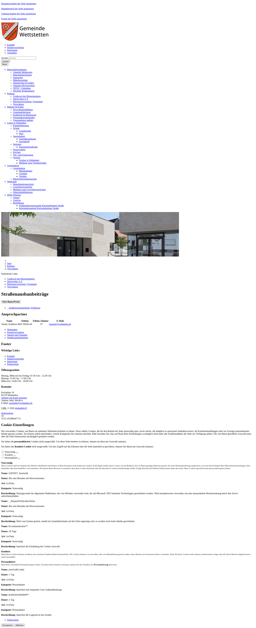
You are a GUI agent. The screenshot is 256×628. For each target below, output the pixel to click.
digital (21, 408)
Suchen (4, 58)
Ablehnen (20, 625)
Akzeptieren (7, 625)
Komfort (9, 455)
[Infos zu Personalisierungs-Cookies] (19, 458)
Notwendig (10, 452)
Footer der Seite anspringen (14, 18)
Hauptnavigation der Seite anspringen (18, 3)
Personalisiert (11, 458)
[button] (17, 69)
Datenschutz (13, 364)
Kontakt (11, 356)
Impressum (12, 361)
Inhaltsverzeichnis (15, 359)
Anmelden (12, 53)
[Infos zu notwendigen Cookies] (17, 452)
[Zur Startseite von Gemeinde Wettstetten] (27, 40)
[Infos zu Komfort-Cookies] (14, 455)
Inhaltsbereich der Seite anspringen (17, 8)
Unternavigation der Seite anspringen (18, 13)
